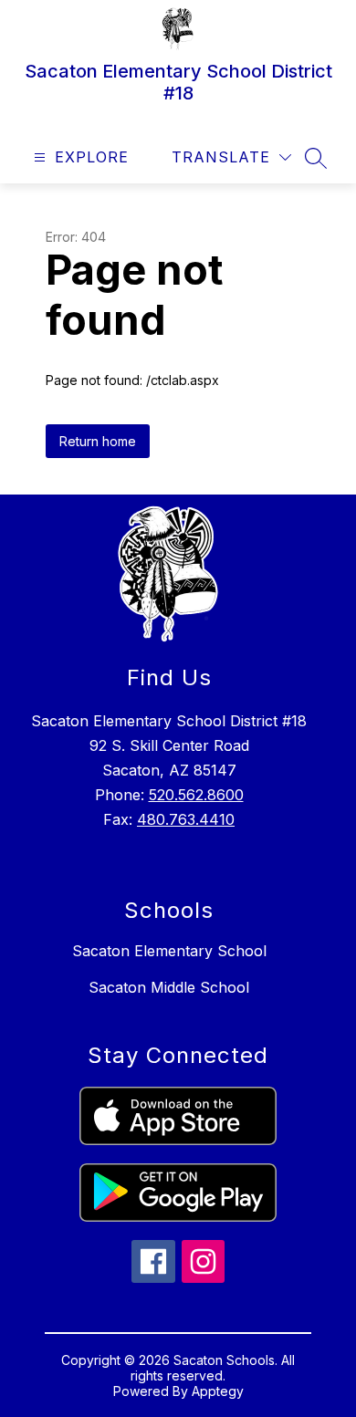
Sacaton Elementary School (169, 951)
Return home (97, 441)
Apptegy (218, 1391)
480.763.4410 (186, 819)
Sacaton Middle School (169, 987)
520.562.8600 (196, 795)
